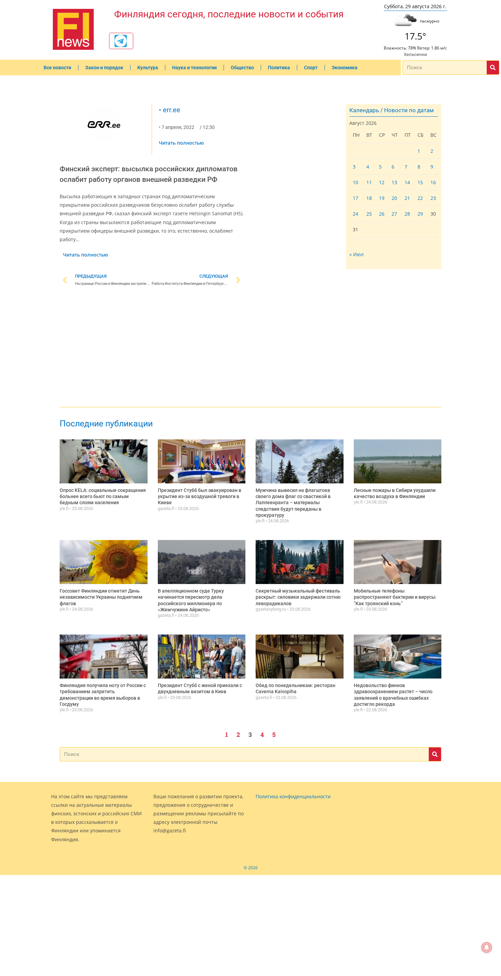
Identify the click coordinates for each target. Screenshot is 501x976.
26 (381, 213)
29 (420, 213)
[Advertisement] (151, 348)
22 (420, 198)
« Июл (356, 254)
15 (420, 182)
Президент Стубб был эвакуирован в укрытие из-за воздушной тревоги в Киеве (199, 496)
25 (369, 213)
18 (369, 198)
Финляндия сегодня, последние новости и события (229, 14)
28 (407, 213)
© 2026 (251, 868)
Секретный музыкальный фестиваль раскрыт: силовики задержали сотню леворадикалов (298, 597)
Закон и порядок (104, 67)
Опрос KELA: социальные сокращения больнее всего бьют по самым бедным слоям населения (103, 496)
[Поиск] (493, 67)
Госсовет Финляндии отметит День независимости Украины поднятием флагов (101, 597)
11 (369, 182)
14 (407, 182)
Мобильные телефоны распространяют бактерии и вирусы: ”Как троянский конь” (395, 597)
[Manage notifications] (486, 947)
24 (355, 213)
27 (394, 213)
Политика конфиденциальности (293, 796)
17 (355, 198)
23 (433, 198)
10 (355, 182)
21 (407, 198)
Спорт (311, 67)
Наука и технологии (194, 67)
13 (394, 182)
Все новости (57, 67)
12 (381, 182)
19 (381, 198)
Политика (279, 67)
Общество (242, 67)
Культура (147, 67)
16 (433, 182)
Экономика (345, 67)
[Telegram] (121, 41)
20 (394, 198)
